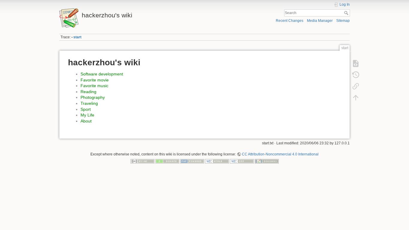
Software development (102, 74)
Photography (93, 97)
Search (347, 13)
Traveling (89, 103)
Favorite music (94, 85)
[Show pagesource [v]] (356, 63)
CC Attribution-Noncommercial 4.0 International (280, 154)
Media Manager (320, 21)
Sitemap (343, 21)
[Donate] (167, 161)
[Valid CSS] (242, 161)
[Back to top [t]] (356, 97)
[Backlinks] (356, 86)
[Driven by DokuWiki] (267, 161)
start (77, 37)
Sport (86, 109)
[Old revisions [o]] (356, 75)
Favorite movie (95, 80)
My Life (87, 115)
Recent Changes (289, 21)
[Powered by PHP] (192, 161)
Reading (88, 91)
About (86, 121)
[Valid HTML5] (217, 161)
